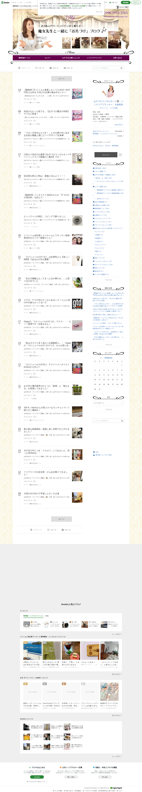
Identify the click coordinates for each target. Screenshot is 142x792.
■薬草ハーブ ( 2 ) (99, 258)
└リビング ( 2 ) (98, 248)
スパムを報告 (58, 790)
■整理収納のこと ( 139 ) (101, 208)
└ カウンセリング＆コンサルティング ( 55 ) (108, 182)
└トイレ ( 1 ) (98, 255)
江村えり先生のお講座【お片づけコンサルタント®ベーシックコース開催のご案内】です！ (108, 310)
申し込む (105, 777)
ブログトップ (25, 68)
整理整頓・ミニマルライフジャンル (104, 133)
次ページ (61, 79)
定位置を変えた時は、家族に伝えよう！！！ (107, 314)
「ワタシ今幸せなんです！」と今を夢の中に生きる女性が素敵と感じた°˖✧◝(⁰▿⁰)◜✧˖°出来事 (108, 305)
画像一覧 (55, 68)
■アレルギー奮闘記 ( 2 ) (101, 274)
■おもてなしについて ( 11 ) (102, 218)
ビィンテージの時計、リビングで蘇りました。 (108, 323)
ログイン (136, 2)
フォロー (107, 155)
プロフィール (103, 108)
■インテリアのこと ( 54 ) (101, 212)
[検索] (121, 68)
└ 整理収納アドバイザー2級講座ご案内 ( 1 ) (108, 190)
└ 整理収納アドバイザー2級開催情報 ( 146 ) (108, 194)
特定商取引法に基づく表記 (107, 790)
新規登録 (125, 2)
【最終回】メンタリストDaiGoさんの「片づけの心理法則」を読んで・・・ (108, 319)
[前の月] (100, 358)
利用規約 (78, 790)
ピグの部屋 (114, 108)
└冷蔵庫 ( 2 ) (98, 235)
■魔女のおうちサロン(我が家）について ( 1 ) (107, 228)
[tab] (33, 616)
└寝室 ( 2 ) (97, 251)
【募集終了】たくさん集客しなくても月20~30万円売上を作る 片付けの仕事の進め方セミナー (108, 294)
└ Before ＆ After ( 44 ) (102, 178)
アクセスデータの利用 (90, 790)
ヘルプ (120, 790)
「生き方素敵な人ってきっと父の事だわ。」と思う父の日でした (108, 338)
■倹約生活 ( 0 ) (98, 271)
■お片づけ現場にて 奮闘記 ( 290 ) (104, 175)
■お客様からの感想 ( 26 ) (101, 205)
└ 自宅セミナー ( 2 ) (101, 198)
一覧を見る (108, 280)
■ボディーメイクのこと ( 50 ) (103, 264)
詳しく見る (71, 777)
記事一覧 (41, 68)
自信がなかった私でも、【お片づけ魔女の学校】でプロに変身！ (107, 299)
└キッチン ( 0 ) (98, 231)
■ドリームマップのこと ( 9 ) (102, 261)
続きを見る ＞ (119, 125)
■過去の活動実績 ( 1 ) (100, 202)
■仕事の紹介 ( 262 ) (99, 168)
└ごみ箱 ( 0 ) (98, 241)
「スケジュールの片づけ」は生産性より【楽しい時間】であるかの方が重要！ (108, 333)
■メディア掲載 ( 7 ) (99, 171)
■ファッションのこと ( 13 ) (102, 222)
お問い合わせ (69, 790)
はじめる (37, 777)
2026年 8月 (108, 358)
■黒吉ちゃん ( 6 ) (99, 268)
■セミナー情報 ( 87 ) (100, 186)
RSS (97, 452)
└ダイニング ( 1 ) (99, 245)
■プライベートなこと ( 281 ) (102, 225)
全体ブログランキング (100, 131)
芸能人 (47, 616)
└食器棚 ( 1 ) (98, 238)
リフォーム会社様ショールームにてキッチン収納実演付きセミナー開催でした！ (108, 327)
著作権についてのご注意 (104, 455)
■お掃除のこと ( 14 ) (100, 215)
